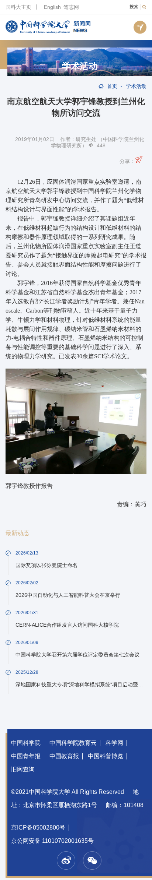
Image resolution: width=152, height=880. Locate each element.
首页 (112, 86)
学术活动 (79, 66)
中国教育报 (64, 756)
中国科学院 (26, 743)
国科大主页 (18, 7)
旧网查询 (23, 769)
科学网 (114, 743)
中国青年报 (26, 756)
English (52, 7)
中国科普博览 (105, 756)
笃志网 (71, 7)
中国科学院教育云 (73, 743)
